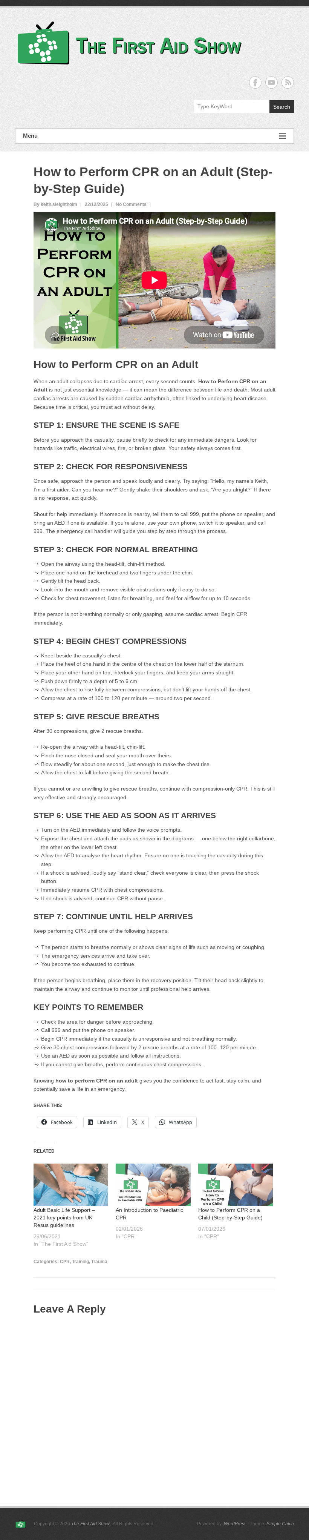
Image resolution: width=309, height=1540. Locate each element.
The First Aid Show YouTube (271, 82)
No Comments (131, 204)
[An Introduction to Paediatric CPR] (153, 1185)
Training (80, 1261)
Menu (30, 135)
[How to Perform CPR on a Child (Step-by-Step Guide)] (235, 1185)
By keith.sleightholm (55, 204)
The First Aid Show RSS (287, 82)
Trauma (99, 1261)
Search (281, 107)
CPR (65, 1261)
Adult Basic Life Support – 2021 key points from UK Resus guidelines (64, 1217)
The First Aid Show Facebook (255, 82)
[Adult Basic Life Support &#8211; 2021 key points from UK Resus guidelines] (71, 1185)
